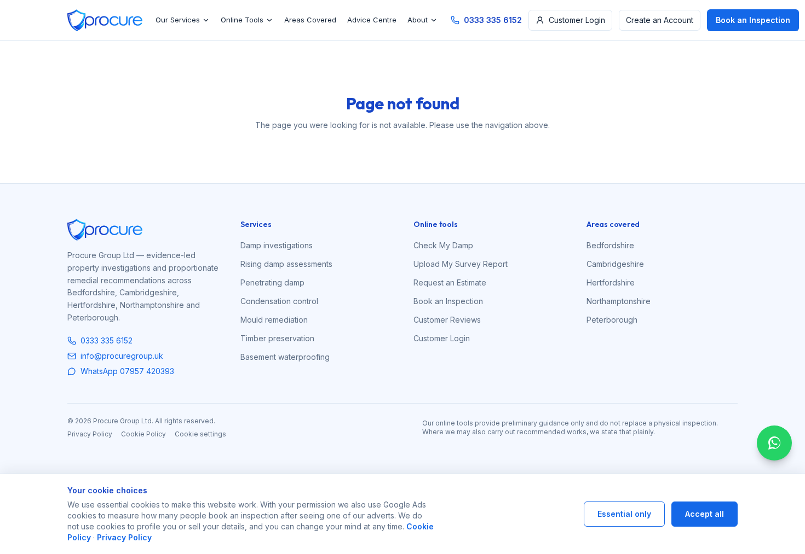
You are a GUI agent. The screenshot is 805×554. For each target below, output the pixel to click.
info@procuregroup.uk (122, 355)
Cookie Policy (143, 434)
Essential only (624, 513)
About (417, 19)
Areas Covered (310, 19)
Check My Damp (443, 245)
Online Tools (242, 19)
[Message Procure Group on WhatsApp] (774, 442)
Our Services (178, 19)
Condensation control (279, 301)
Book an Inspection (753, 20)
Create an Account (659, 20)
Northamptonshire (618, 301)
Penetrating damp (272, 282)
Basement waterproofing (285, 356)
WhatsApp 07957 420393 (127, 371)
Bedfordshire (610, 245)
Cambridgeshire (615, 264)
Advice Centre (371, 19)
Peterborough (611, 319)
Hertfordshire (610, 282)
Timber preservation (277, 338)
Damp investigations (276, 245)
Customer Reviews (447, 319)
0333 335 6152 (493, 20)
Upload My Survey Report (460, 264)
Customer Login (577, 20)
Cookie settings (200, 434)
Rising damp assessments (286, 264)
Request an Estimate (449, 282)
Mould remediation (274, 319)
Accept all (704, 513)
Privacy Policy (89, 434)
